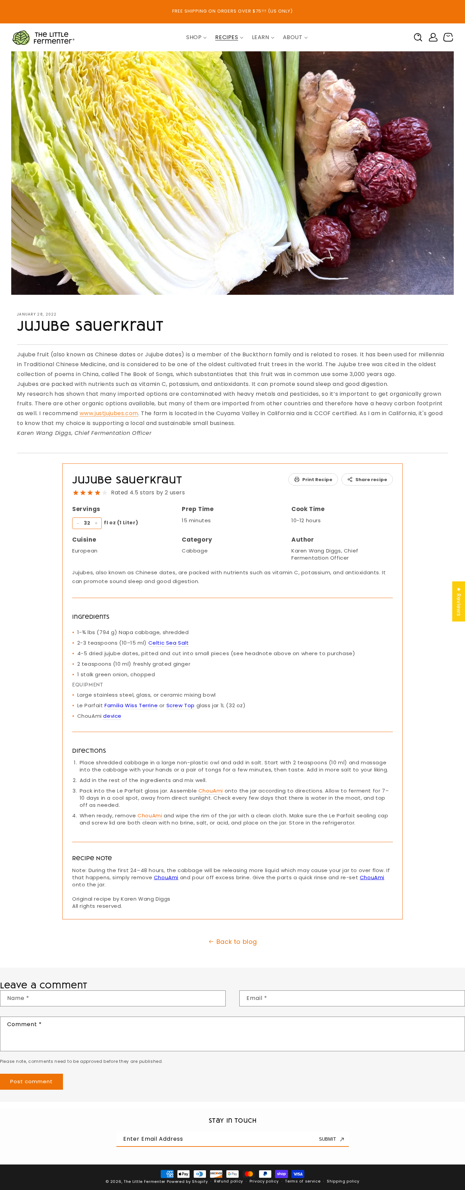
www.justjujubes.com (109, 413)
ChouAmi (210, 790)
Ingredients (90, 616)
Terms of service (302, 1181)
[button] (194, 37)
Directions (89, 750)
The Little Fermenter (144, 1181)
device (112, 715)
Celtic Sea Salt (168, 642)
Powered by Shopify (187, 1181)
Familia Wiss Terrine (131, 705)
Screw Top (180, 705)
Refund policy (228, 1181)
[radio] (75, 493)
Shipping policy (343, 1181)
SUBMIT (327, 1139)
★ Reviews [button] (459, 601)
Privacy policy (264, 1181)
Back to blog (237, 941)
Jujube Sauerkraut (127, 479)
